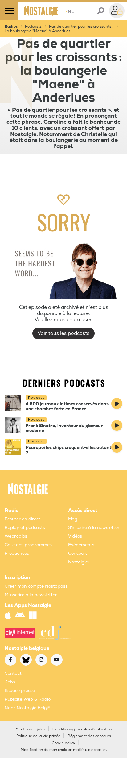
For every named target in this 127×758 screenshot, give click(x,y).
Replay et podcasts (25, 527)
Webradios (16, 536)
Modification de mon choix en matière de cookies (64, 750)
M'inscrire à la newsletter (31, 594)
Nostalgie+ (79, 562)
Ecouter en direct (22, 519)
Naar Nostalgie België (27, 707)
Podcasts (33, 26)
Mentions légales (30, 729)
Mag (72, 519)
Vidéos (75, 536)
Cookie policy (63, 743)
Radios (11, 26)
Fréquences (17, 553)
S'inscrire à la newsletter (94, 527)
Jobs (10, 682)
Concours (78, 553)
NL (69, 11)
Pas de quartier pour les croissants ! (81, 26)
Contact (13, 673)
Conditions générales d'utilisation (82, 729)
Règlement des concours (89, 736)
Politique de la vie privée (38, 736)
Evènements (81, 544)
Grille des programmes (28, 544)
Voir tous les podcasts (63, 333)
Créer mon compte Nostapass (36, 586)
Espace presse (20, 690)
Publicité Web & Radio (28, 699)
